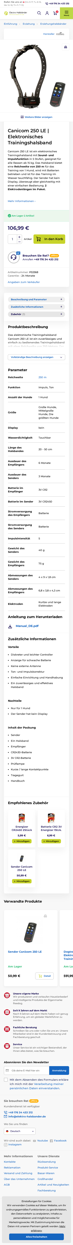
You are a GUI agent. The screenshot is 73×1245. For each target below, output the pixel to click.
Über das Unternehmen (19, 1179)
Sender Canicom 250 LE (22, 868)
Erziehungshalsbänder (53, 23)
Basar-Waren (46, 1173)
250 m (43, 377)
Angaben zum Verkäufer (24, 282)
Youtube (42, 1140)
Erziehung (29, 23)
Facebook (60, 1140)
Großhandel (45, 1179)
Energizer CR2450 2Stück (22, 828)
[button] (39, 13)
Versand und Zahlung (18, 1173)
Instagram (15, 1144)
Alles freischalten (36, 1236)
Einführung (10, 23)
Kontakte (10, 1161)
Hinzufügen (23, 841)
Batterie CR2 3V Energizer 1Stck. (51, 828)
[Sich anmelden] (47, 13)
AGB (7, 1184)
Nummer (12, 239)
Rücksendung (47, 1161)
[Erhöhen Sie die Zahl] (19, 237)
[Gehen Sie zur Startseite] (15, 13)
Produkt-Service (48, 1167)
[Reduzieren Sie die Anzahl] (19, 241)
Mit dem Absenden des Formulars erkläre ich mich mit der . (39, 1084)
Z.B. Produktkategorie (27, 45)
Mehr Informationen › (21, 201)
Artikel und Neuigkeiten (53, 1184)
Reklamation (12, 1167)
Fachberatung (47, 1190)
